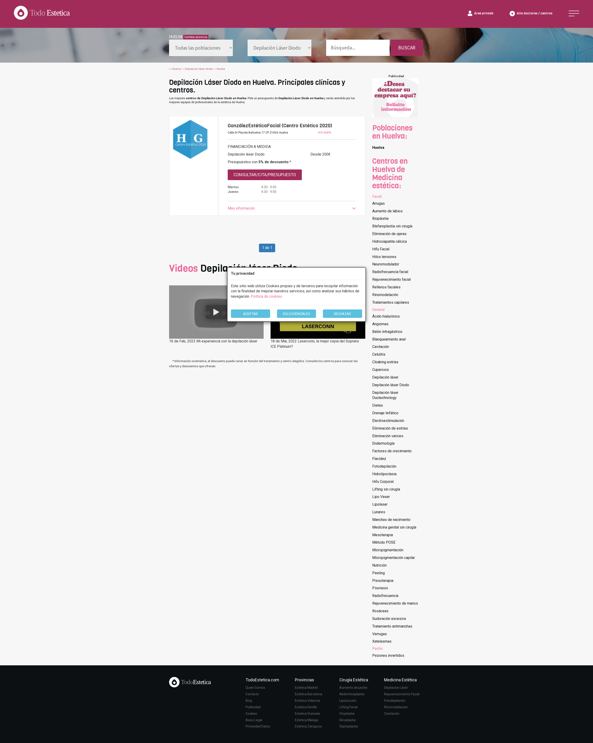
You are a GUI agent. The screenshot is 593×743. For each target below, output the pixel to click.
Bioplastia (380, 218)
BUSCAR (406, 48)
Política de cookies (266, 296)
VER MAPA (324, 132)
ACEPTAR (250, 314)
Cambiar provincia (195, 37)
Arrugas (378, 203)
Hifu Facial (380, 249)
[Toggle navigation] (574, 13)
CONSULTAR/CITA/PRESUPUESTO (264, 174)
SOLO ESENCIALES (296, 314)
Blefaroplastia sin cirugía (392, 226)
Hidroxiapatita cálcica (389, 241)
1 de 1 (267, 248)
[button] (292, 208)
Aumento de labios (387, 211)
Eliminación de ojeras (389, 234)
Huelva (378, 147)
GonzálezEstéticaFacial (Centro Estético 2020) (280, 125)
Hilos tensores (384, 257)
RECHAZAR (342, 314)
